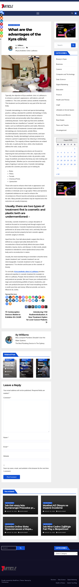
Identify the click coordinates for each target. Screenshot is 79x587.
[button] (72, 13)
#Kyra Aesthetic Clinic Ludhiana (26, 51)
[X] (10, 297)
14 (71, 156)
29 (75, 164)
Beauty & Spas (61, 59)
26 (65, 164)
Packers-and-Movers (63, 115)
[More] (10, 303)
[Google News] (6, 303)
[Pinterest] (20, 297)
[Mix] (26, 297)
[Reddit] (13, 297)
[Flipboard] (39, 297)
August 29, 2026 (50, 532)
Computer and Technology (65, 74)
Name (5, 437)
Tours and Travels (62, 125)
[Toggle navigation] (37, 13)
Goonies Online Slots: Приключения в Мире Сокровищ (18, 529)
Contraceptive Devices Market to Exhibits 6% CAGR (13, 314)
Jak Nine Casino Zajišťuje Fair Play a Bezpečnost (57, 527)
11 (61, 156)
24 (58, 164)
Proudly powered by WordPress (10, 580)
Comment (7, 398)
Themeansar (4, 582)
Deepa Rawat (24, 511)
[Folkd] (10, 300)
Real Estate (60, 120)
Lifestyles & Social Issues (65, 110)
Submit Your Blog (72, 583)
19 (65, 160)
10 (58, 156)
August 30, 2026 (12, 511)
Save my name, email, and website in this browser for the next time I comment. (26, 469)
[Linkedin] (16, 297)
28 (71, 164)
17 (58, 160)
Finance (59, 95)
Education (59, 89)
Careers (59, 69)
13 (68, 156)
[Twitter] (33, 300)
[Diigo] (23, 300)
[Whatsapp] (29, 297)
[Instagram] (33, 297)
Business (59, 64)
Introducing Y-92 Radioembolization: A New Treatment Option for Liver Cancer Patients (36, 316)
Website (6, 456)
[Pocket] (29, 300)
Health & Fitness (60, 583)
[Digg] (36, 300)
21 (71, 160)
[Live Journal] (39, 300)
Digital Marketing (62, 84)
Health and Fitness (14, 25)
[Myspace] (6, 300)
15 (75, 156)
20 (68, 160)
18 (61, 160)
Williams (20, 45)
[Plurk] (20, 300)
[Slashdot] (43, 300)
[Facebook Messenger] (16, 300)
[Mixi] (26, 300)
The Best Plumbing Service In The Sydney (29, 343)
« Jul (57, 174)
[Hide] (1, 39)
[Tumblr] (13, 300)
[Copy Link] (43, 297)
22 (75, 160)
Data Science (61, 79)
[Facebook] (6, 297)
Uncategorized (61, 130)
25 (61, 164)
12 (65, 156)
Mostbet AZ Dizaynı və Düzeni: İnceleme (55, 506)
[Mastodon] (23, 297)
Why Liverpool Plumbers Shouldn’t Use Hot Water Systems (30, 339)
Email (5, 447)
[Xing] (36, 297)
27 (68, 164)
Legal (58, 105)
